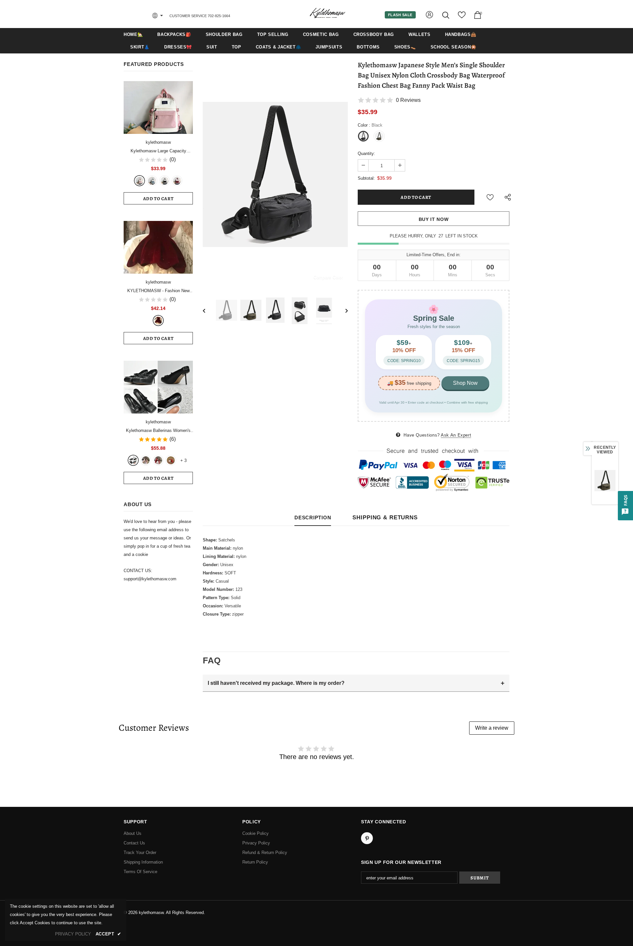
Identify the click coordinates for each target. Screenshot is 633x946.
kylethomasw (158, 142)
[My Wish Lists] (462, 17)
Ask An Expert (456, 435)
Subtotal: (366, 178)
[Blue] (152, 181)
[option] (275, 174)
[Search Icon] (446, 15)
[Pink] (146, 460)
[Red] (158, 460)
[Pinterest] (367, 838)
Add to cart (158, 199)
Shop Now (465, 383)
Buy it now (434, 219)
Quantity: (366, 153)
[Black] (164, 181)
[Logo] (327, 14)
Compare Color (328, 277)
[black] (133, 460)
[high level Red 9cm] (171, 460)
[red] (177, 181)
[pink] (139, 181)
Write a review (491, 728)
